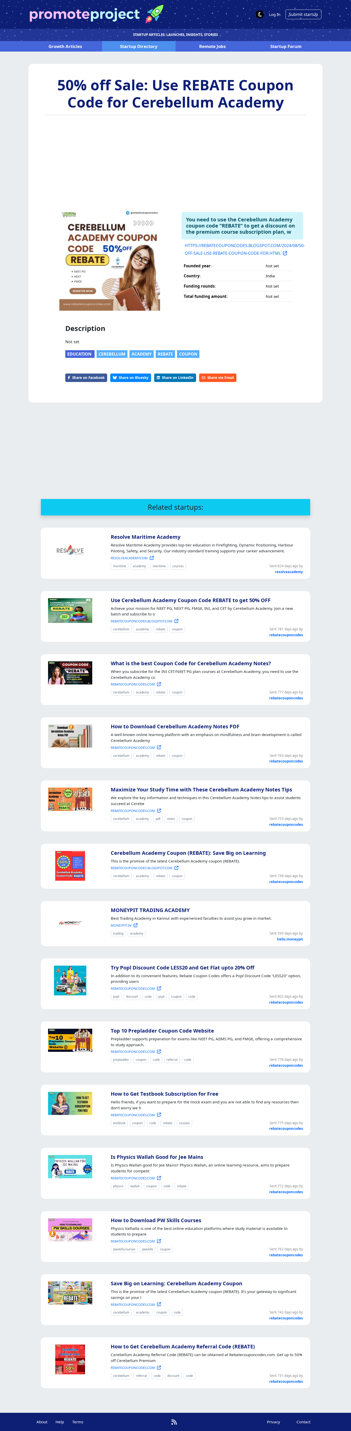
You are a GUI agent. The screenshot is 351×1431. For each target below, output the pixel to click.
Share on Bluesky (134, 377)
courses (178, 566)
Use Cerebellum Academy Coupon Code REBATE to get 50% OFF (191, 600)
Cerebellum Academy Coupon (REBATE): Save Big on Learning (188, 852)
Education (80, 354)
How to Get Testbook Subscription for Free (164, 1093)
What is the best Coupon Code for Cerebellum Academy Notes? (191, 663)
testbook (119, 1123)
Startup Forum (285, 46)
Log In (274, 14)
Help (60, 1421)
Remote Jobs (212, 46)
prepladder (121, 1059)
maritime (119, 566)
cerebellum (112, 354)
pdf (158, 819)
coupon (188, 354)
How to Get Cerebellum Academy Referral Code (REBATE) (183, 1346)
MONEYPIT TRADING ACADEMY (150, 910)
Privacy (273, 1421)
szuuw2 (184, 1123)
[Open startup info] (69, 548)
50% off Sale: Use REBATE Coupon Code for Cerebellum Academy (175, 93)
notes (171, 819)
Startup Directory (139, 46)
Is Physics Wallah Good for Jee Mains (157, 1156)
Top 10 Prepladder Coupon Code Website (162, 1030)
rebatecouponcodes (286, 635)
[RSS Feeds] (174, 1422)
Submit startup (303, 14)
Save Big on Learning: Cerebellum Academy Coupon (176, 1283)
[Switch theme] (260, 14)
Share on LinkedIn (177, 377)
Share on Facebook (88, 377)
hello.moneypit (290, 939)
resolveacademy (289, 572)
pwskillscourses (124, 1249)
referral (172, 1059)
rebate (165, 354)
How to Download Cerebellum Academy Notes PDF (175, 726)
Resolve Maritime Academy (145, 536)
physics (118, 1186)
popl (116, 996)
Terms (77, 1421)
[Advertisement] (175, 161)
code (148, 996)
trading (118, 933)
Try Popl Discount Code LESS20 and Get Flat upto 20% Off (182, 967)
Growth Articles (65, 46)
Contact (303, 1421)
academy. (143, 1312)
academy (142, 354)
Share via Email (220, 377)
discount (132, 996)
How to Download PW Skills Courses (156, 1220)
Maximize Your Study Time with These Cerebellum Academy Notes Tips (201, 789)
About (41, 1421)
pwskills (147, 1249)
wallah (135, 1186)
